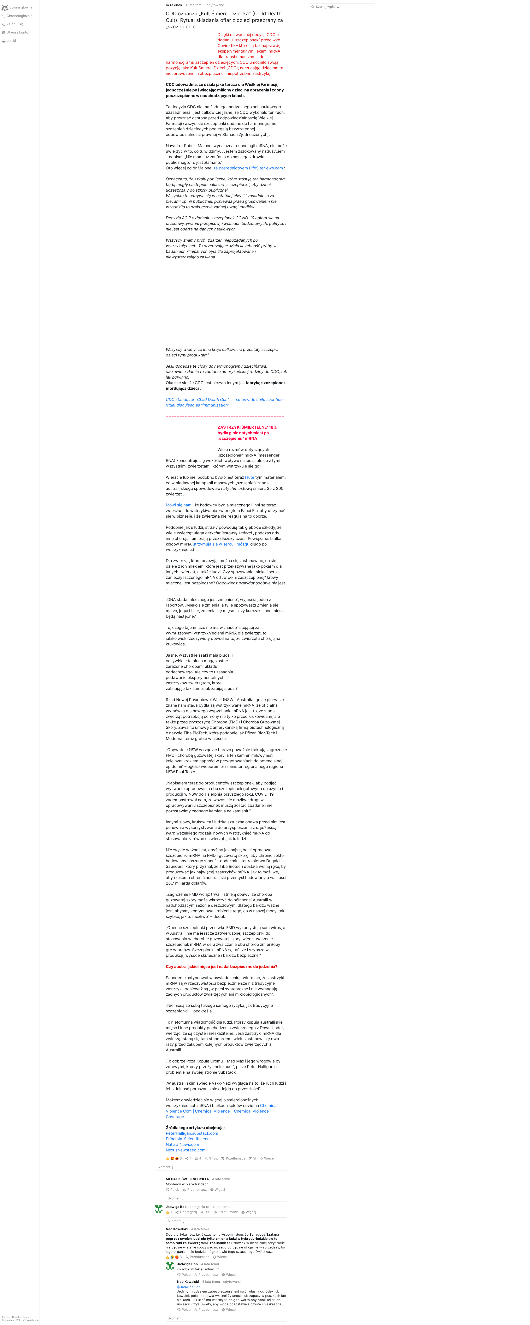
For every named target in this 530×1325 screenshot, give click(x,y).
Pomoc (6, 1317)
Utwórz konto (17, 32)
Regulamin (8, 1320)
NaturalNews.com (182, 1144)
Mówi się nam (179, 504)
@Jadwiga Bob (189, 1287)
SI (254, 1158)
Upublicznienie (20, 1317)
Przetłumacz (235, 1158)
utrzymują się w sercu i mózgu (221, 544)
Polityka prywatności (27, 1320)
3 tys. (213, 1158)
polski (11, 40)
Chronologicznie (19, 16)
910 (207, 1212)
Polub (174, 1189)
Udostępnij (188, 1212)
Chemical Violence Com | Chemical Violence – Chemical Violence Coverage (222, 1111)
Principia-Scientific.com (188, 1138)
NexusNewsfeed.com (186, 1150)
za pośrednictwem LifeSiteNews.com (248, 167)
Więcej (269, 1158)
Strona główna (21, 7)
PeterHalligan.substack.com (192, 1133)
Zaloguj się (15, 24)
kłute (249, 477)
